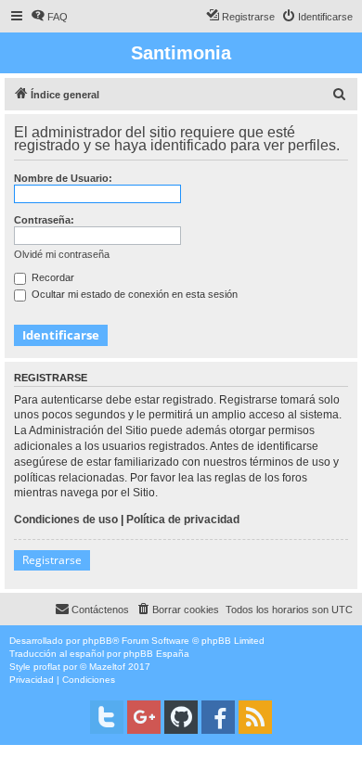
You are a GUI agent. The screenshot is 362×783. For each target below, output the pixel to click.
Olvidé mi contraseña (62, 254)
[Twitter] (106, 717)
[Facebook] (218, 717)
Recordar (51, 277)
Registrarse (52, 560)
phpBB (97, 640)
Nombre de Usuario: (63, 178)
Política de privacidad (182, 519)
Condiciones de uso (66, 519)
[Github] (181, 717)
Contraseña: (44, 219)
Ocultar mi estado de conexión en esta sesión (133, 294)
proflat (46, 666)
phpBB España (156, 653)
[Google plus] (144, 717)
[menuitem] (49, 17)
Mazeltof (107, 666)
